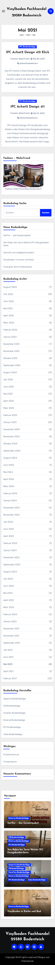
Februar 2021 (10, 678)
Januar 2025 (10, 422)
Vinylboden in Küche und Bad (18, 259)
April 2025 (8, 401)
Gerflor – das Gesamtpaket (17, 235)
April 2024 (8, 479)
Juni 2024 (8, 465)
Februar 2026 (10, 330)
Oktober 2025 (10, 358)
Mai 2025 (8, 394)
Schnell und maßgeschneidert (18, 252)
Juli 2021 (8, 650)
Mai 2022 (8, 593)
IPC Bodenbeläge (27, 47)
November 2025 (11, 351)
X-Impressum (10, 761)
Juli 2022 (8, 579)
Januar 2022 (10, 621)
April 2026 (8, 315)
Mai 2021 (8, 664)
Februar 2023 (10, 543)
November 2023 (11, 515)
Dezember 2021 (11, 628)
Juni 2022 (8, 586)
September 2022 (12, 564)
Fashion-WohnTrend (19, 59)
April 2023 (8, 536)
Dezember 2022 (11, 557)
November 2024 (11, 436)
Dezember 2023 (11, 507)
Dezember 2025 (11, 344)
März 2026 (8, 322)
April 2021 (8, 671)
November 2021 (11, 635)
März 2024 (8, 486)
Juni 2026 (8, 301)
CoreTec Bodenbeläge (14, 713)
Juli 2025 (8, 379)
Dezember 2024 (11, 429)
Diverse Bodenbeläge (14, 720)
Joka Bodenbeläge (12, 734)
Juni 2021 (8, 657)
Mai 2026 (8, 308)
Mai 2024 (8, 472)
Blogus (41, 957)
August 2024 (10, 458)
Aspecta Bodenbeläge (14, 698)
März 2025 (8, 408)
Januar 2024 (10, 500)
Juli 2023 (8, 522)
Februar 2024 (10, 493)
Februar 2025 (10, 415)
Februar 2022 (10, 614)
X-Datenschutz (11, 754)
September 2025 (11, 365)
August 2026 (10, 287)
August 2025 (10, 372)
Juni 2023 (8, 529)
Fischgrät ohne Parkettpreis (17, 267)
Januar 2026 (10, 337)
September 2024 (12, 450)
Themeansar (27, 961)
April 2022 (8, 600)
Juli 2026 (8, 294)
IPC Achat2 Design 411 (28, 106)
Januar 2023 (10, 550)
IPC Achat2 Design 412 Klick (27, 52)
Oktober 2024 (10, 443)
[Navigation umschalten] (3, 11)
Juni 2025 (8, 386)
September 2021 (11, 643)
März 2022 (8, 607)
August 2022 (10, 571)
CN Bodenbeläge (11, 706)
